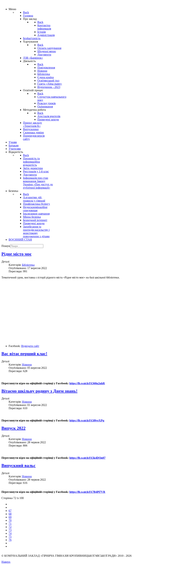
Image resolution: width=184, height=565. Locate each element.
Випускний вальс (18, 465)
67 (10, 510)
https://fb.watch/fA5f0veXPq (86, 420)
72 (10, 526)
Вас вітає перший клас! (24, 353)
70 (10, 520)
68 (10, 513)
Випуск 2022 (13, 428)
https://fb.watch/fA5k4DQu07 (87, 457)
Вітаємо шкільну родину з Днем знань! (39, 391)
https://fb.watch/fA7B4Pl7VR (87, 491)
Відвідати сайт (30, 346)
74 (10, 533)
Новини (27, 364)
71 (10, 523)
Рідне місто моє (16, 254)
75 (10, 536)
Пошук (5, 245)
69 (10, 517)
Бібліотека (28, 264)
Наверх (5, 561)
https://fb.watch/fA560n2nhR (87, 383)
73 (10, 530)
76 (10, 539)
